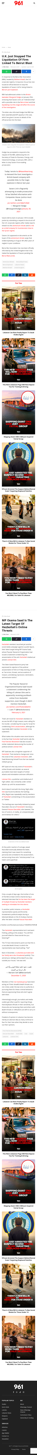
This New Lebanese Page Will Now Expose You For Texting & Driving (18, 386)
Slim (3, 792)
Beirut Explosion (8, 265)
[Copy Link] (16, 71)
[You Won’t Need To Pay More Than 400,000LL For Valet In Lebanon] (18, 569)
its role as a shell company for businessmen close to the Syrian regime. (18, 228)
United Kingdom (19, 267)
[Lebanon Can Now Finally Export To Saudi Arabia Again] (18, 308)
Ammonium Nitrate (8, 262)
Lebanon (5, 1036)
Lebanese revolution (21, 757)
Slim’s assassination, (18, 726)
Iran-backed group (20, 982)
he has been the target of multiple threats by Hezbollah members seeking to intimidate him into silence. (18, 901)
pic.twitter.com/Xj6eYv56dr (18, 203)
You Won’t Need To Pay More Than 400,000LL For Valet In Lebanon (18, 594)
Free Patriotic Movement (10, 742)
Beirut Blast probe (8, 256)
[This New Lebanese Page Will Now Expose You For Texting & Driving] (18, 360)
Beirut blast (24, 102)
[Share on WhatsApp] (6, 71)
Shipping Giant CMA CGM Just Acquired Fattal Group (18, 438)
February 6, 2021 (18, 712)
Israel (31, 1034)
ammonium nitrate (19, 226)
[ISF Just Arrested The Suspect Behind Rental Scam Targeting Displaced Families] (18, 464)
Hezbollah (5, 644)
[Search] (34, 3)
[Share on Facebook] (26, 71)
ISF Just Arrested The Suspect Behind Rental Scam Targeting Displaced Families (18, 490)
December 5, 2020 (18, 975)
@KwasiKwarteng (25, 171)
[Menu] (3, 3)
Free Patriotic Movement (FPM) (12, 1031)
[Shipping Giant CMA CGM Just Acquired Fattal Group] (18, 412)
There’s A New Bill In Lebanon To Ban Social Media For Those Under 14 (18, 542)
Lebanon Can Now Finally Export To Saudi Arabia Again (18, 334)
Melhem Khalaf (19, 79)
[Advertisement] (18, 26)
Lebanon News (19, 265)
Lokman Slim (11, 660)
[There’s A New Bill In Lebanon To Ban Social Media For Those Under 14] (18, 517)
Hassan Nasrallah (14, 809)
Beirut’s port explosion (10, 90)
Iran (26, 1034)
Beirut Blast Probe (21, 262)
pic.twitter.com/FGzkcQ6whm (18, 707)
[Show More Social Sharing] (33, 71)
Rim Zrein (6, 67)
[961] (18, 3)
